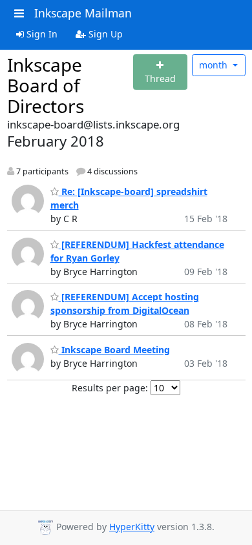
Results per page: (110, 388)
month (214, 65)
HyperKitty (131, 526)
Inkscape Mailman (83, 13)
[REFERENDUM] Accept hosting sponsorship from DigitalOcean (124, 303)
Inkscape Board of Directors (45, 85)
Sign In (41, 34)
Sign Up (104, 34)
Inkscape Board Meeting (114, 350)
